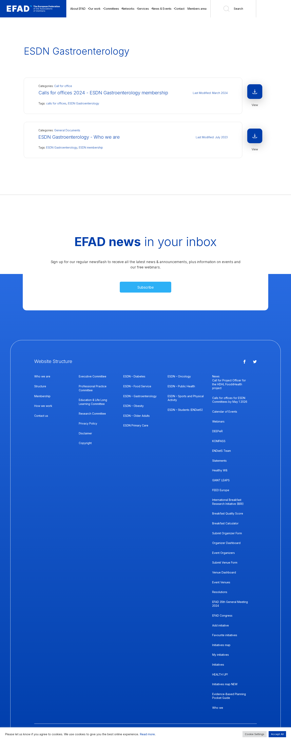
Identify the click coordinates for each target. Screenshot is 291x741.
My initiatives (220, 654)
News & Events (161, 8)
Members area (196, 8)
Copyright (85, 443)
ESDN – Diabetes (134, 376)
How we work (43, 405)
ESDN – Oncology (179, 376)
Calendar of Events (224, 411)
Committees (111, 8)
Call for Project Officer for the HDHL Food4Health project (229, 384)
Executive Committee (92, 376)
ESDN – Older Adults (136, 415)
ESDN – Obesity (133, 405)
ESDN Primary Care (135, 425)
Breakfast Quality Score (227, 513)
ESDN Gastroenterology (83, 103)
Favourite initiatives (224, 635)
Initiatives (218, 664)
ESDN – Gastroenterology (140, 396)
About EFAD (78, 8)
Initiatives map (221, 645)
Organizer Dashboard (226, 543)
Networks (128, 8)
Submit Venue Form (224, 562)
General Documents (67, 130)
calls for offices (56, 103)
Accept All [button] (277, 734)
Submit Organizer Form (227, 533)
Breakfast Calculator (225, 523)
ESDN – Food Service (137, 386)
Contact (179, 8)
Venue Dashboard (224, 572)
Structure (40, 386)
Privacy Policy (88, 423)
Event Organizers (223, 552)
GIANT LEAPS (221, 480)
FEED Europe (220, 490)
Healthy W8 (219, 470)
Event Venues (221, 582)
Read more (147, 734)
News (216, 376)
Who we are (42, 376)
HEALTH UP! (220, 674)
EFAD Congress (222, 615)
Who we (217, 707)
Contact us (41, 415)
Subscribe (145, 287)
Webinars (218, 421)
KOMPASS (218, 441)
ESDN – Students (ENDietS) (185, 409)
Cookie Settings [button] (254, 734)
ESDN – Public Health (181, 386)
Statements (219, 460)
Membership (42, 396)
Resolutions (219, 592)
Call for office (63, 86)
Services (143, 8)
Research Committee (92, 413)
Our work (94, 8)
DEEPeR (217, 431)
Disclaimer (85, 433)
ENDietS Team (221, 450)
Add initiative (220, 625)
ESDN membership (91, 147)
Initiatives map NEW (225, 684)
